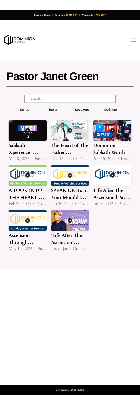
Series (24, 109)
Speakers (82, 109)
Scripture (110, 109)
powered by (70, 390)
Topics (53, 109)
